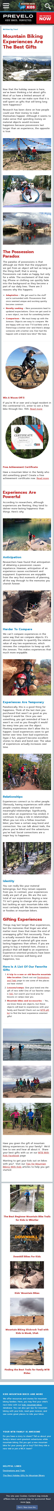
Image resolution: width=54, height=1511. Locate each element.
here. (28, 1502)
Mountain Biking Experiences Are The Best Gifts (23, 42)
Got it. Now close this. (27, 1507)
